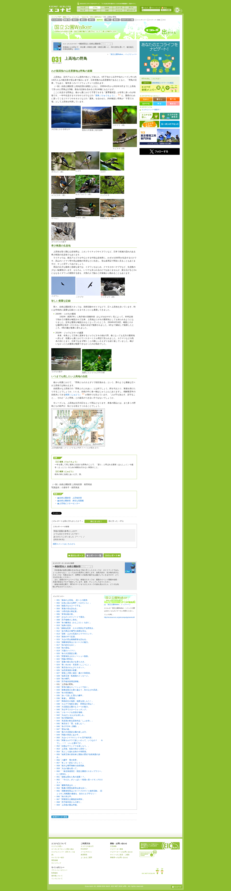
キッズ (83, 10)
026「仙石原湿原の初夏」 (67, 670)
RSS (164, 8)
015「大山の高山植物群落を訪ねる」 (72, 639)
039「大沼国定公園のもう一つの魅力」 (73, 707)
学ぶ (108, 20)
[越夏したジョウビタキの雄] (96, 370)
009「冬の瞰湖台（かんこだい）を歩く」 (74, 622)
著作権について (57, 876)
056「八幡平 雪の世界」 (67, 760)
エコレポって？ (140, 20)
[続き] (77, 49)
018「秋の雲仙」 (64, 648)
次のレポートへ (112, 555)
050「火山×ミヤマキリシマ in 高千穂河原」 (75, 737)
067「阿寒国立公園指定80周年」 (70, 799)
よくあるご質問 (86, 857)
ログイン (146, 82)
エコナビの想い (149, 116)
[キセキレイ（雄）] (112, 216)
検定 (95, 10)
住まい (75, 20)
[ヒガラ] (87, 169)
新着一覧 (67, 20)
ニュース (119, 7)
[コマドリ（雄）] (125, 123)
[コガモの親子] (66, 370)
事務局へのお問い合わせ (119, 857)
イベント (119, 10)
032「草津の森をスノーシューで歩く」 (73, 687)
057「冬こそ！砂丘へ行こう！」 (70, 763)
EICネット (178, 10)
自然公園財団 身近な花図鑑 (71, 501)
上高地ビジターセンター (69, 503)
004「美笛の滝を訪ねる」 (67, 608)
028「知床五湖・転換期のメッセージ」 (73, 676)
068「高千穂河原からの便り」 (69, 802)
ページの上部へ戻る (176, 886)
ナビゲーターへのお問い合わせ (121, 852)
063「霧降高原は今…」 (67, 785)
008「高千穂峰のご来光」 (67, 620)
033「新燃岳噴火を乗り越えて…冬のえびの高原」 (78, 690)
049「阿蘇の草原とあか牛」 (68, 735)
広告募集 (113, 846)
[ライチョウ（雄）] (113, 295)
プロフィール (106, 44)
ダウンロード (131, 10)
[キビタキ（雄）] (125, 146)
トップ (83, 7)
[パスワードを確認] (166, 83)
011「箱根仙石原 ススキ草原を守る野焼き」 (76, 628)
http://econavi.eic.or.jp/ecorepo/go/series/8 (119, 617)
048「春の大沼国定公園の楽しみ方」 (72, 732)
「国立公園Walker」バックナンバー (123, 54)
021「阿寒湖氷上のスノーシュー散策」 (73, 656)
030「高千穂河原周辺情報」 (68, 681)
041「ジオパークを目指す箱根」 (70, 712)
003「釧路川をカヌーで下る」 (69, 606)
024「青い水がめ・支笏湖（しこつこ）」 (74, 665)
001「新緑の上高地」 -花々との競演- (72, 600)
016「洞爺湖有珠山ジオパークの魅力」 (73, 642)
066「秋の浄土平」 (65, 796)
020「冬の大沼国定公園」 (67, 653)
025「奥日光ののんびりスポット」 (71, 667)
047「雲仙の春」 (64, 729)
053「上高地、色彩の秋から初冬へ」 (72, 749)
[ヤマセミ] (63, 216)
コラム (95, 7)
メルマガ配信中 (149, 124)
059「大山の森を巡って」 (67, 768)
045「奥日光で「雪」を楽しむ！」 (71, 723)
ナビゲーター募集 (153, 20)
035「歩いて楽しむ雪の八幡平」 (70, 695)
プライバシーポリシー (59, 870)
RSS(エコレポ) (163, 20)
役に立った (95, 521)
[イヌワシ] (63, 294)
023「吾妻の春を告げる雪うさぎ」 (71, 662)
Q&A (107, 7)
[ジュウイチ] (112, 193)
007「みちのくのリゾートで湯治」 (71, 617)
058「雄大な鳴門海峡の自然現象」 (71, 766)
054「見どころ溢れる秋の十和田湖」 (72, 751)
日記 (107, 10)
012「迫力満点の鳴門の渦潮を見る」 (72, 631)
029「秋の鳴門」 (64, 679)
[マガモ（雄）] (87, 215)
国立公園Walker (96, 17)
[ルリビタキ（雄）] (63, 193)
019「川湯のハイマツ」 (67, 651)
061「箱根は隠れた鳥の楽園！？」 (71, 777)
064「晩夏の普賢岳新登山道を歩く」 (72, 788)
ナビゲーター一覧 (127, 20)
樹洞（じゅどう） (73, 394)
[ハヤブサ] (88, 295)
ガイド (131, 7)
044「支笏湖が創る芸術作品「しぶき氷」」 (75, 721)
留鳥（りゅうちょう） (105, 95)
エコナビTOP (56, 17)
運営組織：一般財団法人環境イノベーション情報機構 (148, 853)
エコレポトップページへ (57, 20)
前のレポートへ (76, 555)
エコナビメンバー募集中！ (151, 110)
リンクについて (57, 879)
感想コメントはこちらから (64, 544)
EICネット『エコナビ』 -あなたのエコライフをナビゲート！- (60, 8)
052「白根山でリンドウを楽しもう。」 (73, 746)
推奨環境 (84, 855)
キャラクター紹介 (57, 857)
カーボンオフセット (170, 124)
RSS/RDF (84, 849)
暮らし (83, 20)
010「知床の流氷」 (65, 625)
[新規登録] (155, 83)
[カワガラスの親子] (63, 240)
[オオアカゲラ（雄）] (87, 192)
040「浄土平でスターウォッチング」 (72, 709)
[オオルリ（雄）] (63, 170)
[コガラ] (112, 170)
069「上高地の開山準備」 (67, 805)
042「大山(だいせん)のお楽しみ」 (71, 715)
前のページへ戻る (60, 817)
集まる (116, 20)
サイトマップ (154, 8)
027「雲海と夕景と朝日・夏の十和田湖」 (74, 673)
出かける (85, 17)
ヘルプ (144, 8)
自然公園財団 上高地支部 (70, 498)
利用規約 (54, 873)
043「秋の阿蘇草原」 (66, 718)
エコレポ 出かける (158, 31)
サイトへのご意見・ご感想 (119, 855)
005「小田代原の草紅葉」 (67, 611)
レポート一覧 (94, 555)
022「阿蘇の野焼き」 (66, 659)
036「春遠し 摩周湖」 (67, 698)
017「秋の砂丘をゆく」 (67, 645)
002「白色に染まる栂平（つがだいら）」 (74, 603)
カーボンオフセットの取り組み (62, 849)
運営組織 (54, 860)
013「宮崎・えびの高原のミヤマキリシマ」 (75, 634)
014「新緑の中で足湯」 (67, 636)
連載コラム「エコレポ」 (71, 17)
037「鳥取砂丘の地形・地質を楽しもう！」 (75, 701)
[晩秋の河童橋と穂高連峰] (96, 128)
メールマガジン (86, 852)
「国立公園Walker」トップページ (118, 604)
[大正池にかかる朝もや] (66, 127)
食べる (92, 20)
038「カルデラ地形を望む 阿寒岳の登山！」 (76, 704)
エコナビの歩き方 (170, 116)
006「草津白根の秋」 (66, 614)
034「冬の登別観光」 (66, 693)
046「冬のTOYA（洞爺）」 (68, 726)
